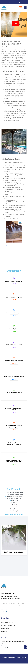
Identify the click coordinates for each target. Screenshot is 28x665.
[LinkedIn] (14, 3)
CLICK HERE (14, 283)
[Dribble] (17, 3)
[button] (2, 24)
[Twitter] (12, 3)
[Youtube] (10, 610)
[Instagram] (20, 3)
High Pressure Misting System (14, 552)
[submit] (25, 647)
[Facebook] (9, 3)
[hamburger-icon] (20, 7)
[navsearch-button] (25, 7)
